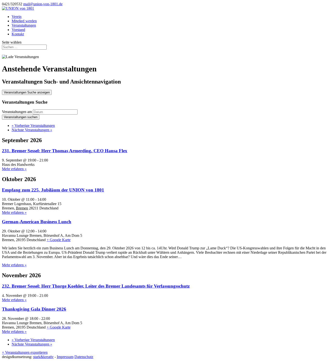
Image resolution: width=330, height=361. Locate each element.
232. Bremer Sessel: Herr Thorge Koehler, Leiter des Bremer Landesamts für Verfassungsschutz (96, 286)
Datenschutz (83, 357)
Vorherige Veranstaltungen (33, 125)
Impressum (65, 357)
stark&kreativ (43, 357)
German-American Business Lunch (36, 221)
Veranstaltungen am (17, 112)
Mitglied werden (24, 21)
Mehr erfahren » (14, 169)
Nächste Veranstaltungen (32, 130)
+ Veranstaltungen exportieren (25, 352)
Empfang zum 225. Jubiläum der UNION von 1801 (53, 189)
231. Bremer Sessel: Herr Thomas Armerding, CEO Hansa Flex (64, 150)
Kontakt (18, 34)
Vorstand (18, 30)
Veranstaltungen (24, 25)
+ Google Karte (59, 240)
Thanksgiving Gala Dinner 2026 (34, 309)
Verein (17, 17)
